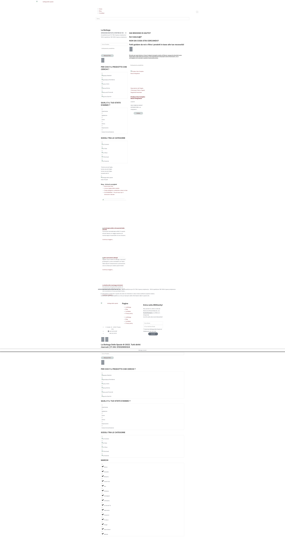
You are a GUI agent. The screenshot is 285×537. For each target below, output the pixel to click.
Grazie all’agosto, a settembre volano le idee (115, 190)
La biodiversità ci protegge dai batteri (112, 285)
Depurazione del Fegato (137, 88)
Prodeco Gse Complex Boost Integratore (138, 97)
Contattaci (128, 311)
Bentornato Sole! (108, 186)
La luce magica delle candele (111, 188)
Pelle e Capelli (141, 90)
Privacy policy (129, 313)
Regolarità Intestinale (136, 92)
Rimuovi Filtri (107, 55)
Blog (126, 309)
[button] (142, 6)
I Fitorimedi (134, 90)
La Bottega (128, 307)
